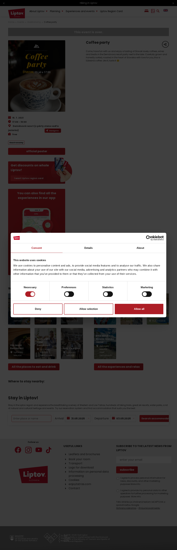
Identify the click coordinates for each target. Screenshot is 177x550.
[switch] (69, 294)
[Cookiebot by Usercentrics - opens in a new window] (148, 238)
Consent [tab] (36, 247)
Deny (38, 308)
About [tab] (140, 247)
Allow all (139, 308)
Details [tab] (88, 247)
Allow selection (88, 308)
